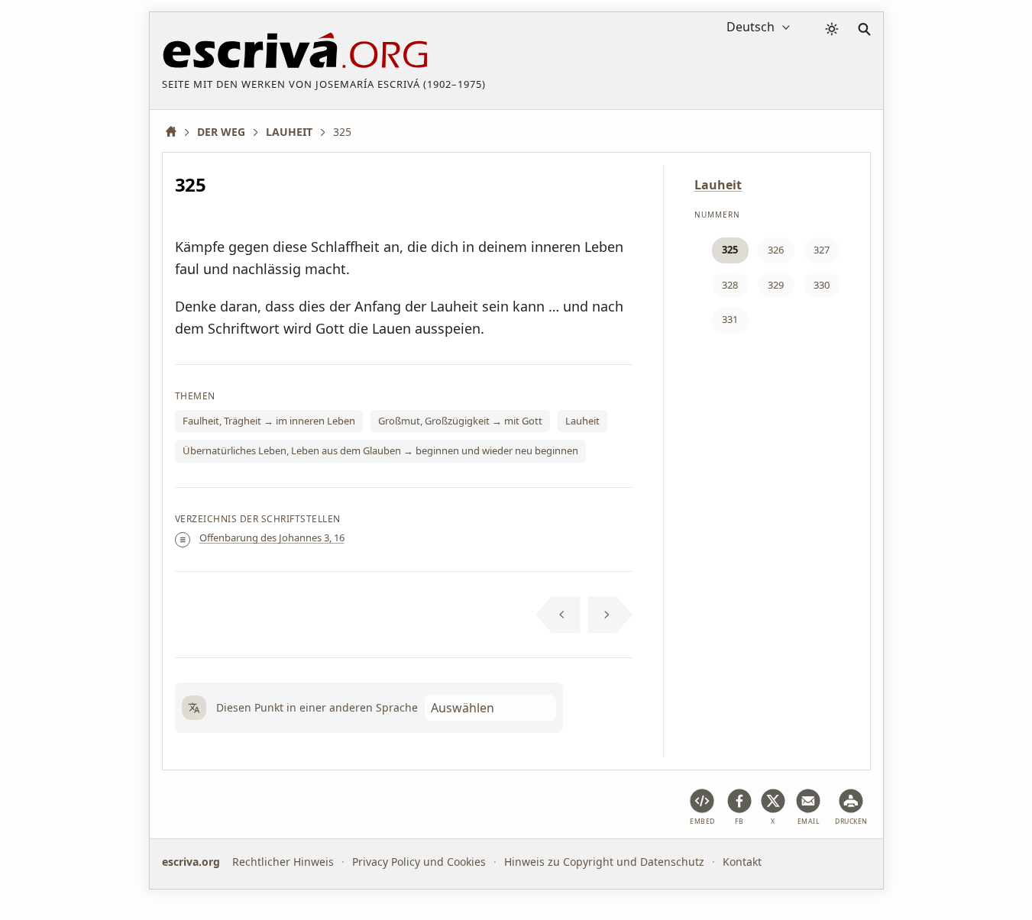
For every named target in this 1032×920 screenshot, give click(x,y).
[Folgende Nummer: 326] (610, 614)
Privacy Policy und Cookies (419, 861)
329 (776, 285)
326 (776, 250)
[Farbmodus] (832, 29)
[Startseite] (176, 131)
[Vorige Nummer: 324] (558, 614)
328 (730, 285)
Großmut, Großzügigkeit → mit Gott (460, 421)
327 (822, 250)
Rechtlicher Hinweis (283, 861)
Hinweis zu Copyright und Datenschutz (604, 861)
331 (730, 319)
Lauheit (582, 421)
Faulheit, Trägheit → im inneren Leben (269, 421)
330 (822, 285)
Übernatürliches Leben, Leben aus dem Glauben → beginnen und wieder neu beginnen (380, 450)
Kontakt (742, 861)
